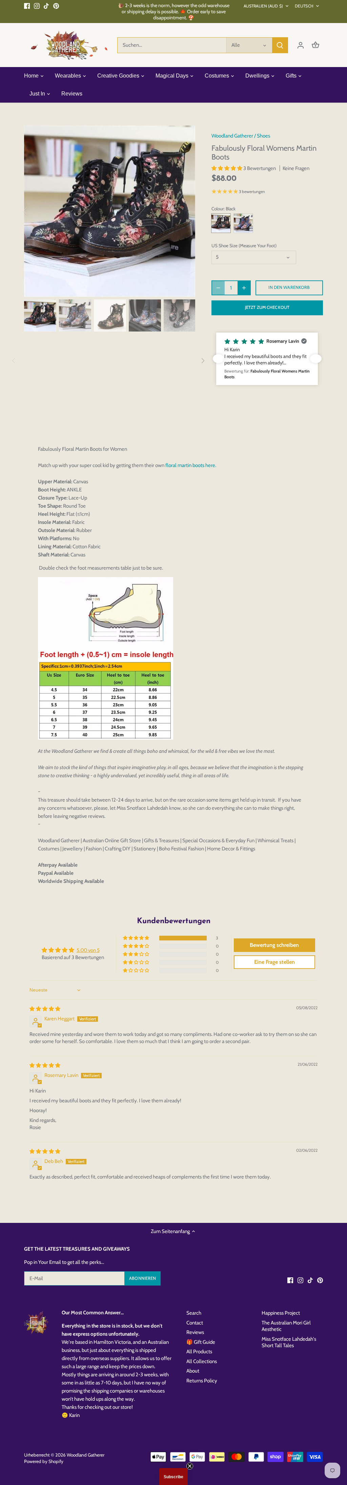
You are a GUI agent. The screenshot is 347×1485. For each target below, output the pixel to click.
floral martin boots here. (190, 465)
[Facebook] (27, 5)
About (192, 1371)
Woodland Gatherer (232, 136)
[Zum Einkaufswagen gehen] (315, 45)
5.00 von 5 (88, 950)
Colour (217, 208)
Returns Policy (201, 1381)
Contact (194, 1323)
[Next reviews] (315, 358)
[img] (44, 1009)
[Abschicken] (280, 45)
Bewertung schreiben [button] (274, 945)
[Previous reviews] (218, 358)
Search (193, 1313)
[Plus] (244, 288)
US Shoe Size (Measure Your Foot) (244, 245)
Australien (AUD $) (263, 5)
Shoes (263, 136)
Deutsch (304, 5)
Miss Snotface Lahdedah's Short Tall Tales (289, 1342)
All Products (199, 1352)
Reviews (195, 1332)
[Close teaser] (189, 1466)
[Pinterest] (56, 5)
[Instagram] (37, 5)
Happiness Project (281, 1313)
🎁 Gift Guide (200, 1342)
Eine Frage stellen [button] (274, 962)
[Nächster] (185, 211)
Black (220, 223)
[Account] (300, 45)
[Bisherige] (34, 211)
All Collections (201, 1361)
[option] (109, 211)
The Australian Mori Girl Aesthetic (286, 1326)
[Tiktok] (46, 5)
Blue (243, 223)
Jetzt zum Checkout (267, 307)
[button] (227, 168)
